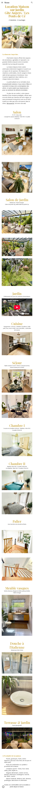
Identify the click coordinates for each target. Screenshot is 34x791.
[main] (17, 13)
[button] (2, 2)
